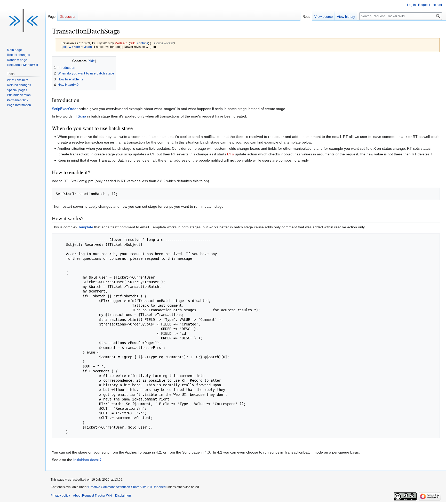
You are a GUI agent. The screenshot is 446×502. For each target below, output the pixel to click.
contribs (142, 43)
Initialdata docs (85, 460)
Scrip (82, 116)
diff (64, 46)
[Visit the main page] (22, 20)
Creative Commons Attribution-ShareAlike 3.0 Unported (127, 487)
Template (85, 227)
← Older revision (80, 46)
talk (132, 43)
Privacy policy (60, 495)
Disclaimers (123, 495)
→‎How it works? (162, 43)
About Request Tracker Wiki (92, 495)
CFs (230, 154)
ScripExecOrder (65, 109)
